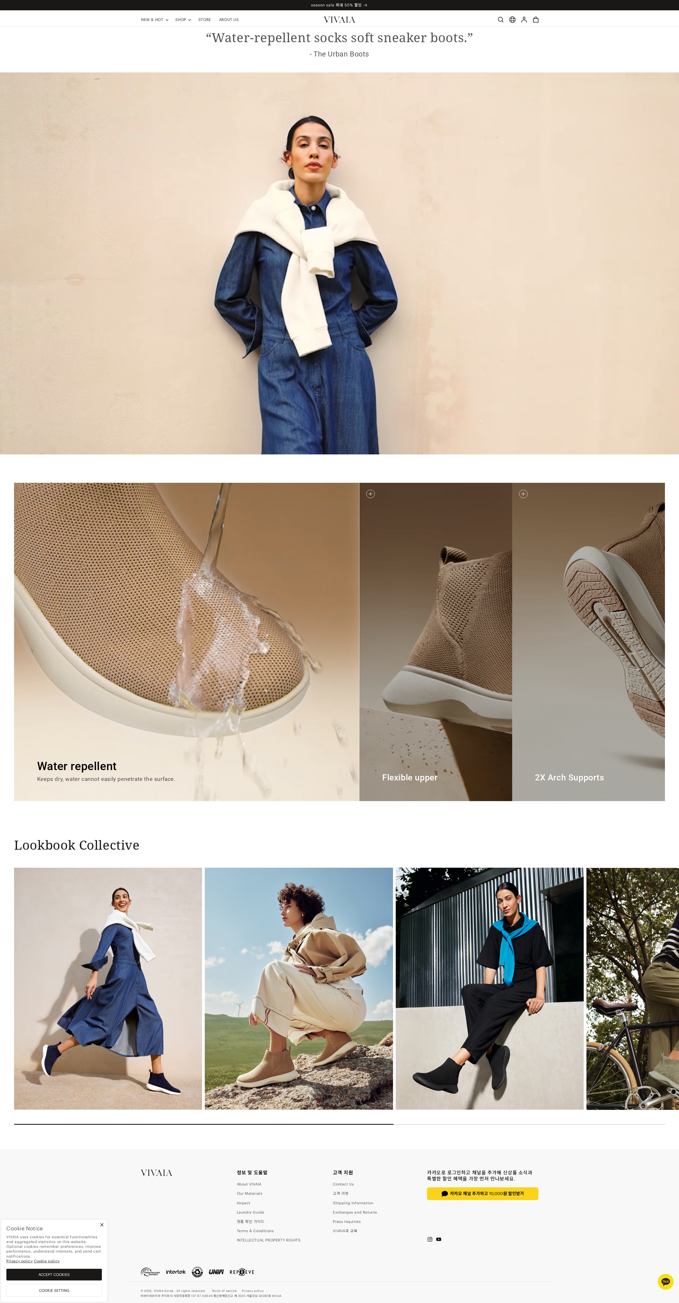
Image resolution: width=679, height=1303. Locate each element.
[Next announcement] (531, 5)
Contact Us (343, 1184)
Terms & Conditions (255, 1230)
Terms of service (224, 1291)
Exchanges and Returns (355, 1212)
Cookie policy (47, 1261)
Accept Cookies (54, 1274)
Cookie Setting (54, 1290)
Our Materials (250, 1193)
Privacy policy (253, 1291)
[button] (154, 19)
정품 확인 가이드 (250, 1221)
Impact (243, 1203)
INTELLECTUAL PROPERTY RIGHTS (269, 1240)
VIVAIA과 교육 (345, 1230)
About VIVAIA (249, 1184)
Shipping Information (353, 1203)
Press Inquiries (347, 1221)
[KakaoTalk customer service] (666, 1282)
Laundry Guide (250, 1212)
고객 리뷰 (341, 1193)
